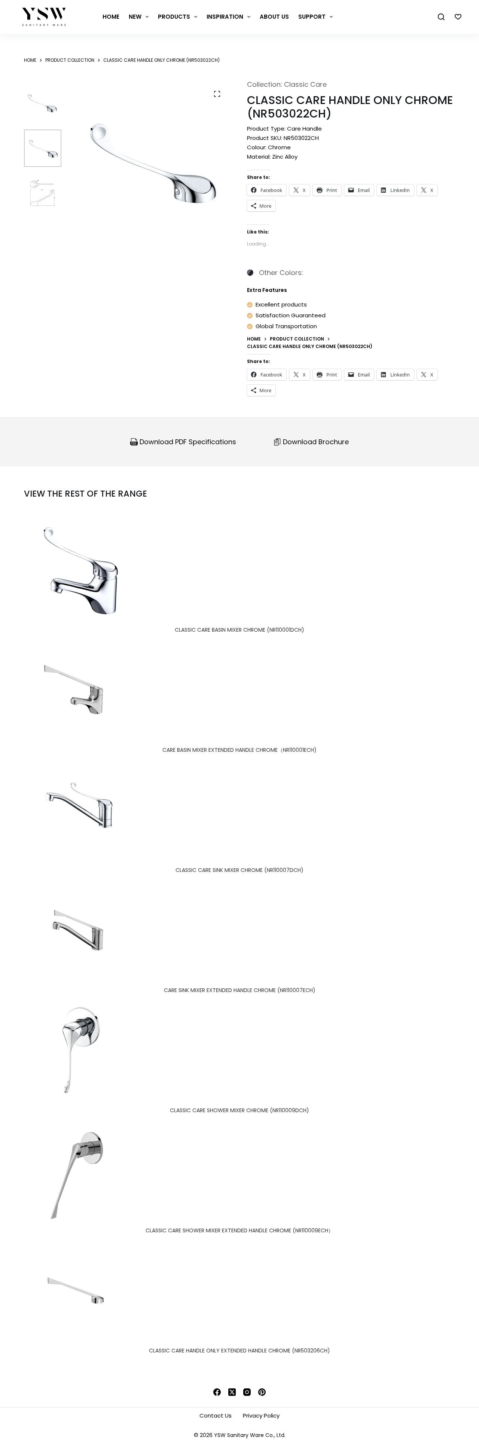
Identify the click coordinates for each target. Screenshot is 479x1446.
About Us (274, 17)
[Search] (441, 16)
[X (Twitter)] (232, 1392)
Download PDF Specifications (187, 441)
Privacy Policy (261, 1415)
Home (111, 17)
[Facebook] (217, 1392)
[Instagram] (247, 1392)
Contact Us (215, 1415)
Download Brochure (315, 441)
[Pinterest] (262, 1392)
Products (174, 17)
